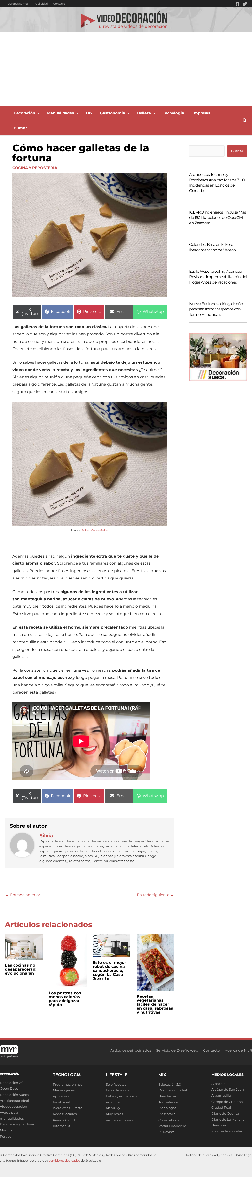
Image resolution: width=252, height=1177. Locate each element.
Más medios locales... (228, 1131)
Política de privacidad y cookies (209, 1155)
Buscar (237, 151)
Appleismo (61, 1096)
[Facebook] (237, 4)
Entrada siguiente (155, 894)
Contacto (59, 3)
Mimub (6, 1130)
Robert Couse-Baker (95, 530)
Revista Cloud (64, 1120)
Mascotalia (167, 1114)
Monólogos (167, 1108)
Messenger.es (64, 1090)
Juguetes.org (169, 1102)
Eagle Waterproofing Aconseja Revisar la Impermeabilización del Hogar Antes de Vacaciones (218, 277)
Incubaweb (62, 1102)
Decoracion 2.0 (12, 1083)
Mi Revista (166, 1132)
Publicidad (41, 3)
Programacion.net (67, 1084)
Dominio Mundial (172, 1090)
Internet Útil (62, 1126)
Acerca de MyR (238, 1050)
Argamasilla (221, 1095)
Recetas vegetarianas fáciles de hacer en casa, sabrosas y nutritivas (155, 1004)
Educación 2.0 (169, 1084)
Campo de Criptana (227, 1102)
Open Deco (9, 1088)
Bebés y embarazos (121, 1096)
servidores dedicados (64, 1160)
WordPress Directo (67, 1108)
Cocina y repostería (34, 167)
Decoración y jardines (17, 1124)
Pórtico (5, 1136)
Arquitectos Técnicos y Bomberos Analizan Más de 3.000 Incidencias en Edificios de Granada (218, 182)
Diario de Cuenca (225, 1113)
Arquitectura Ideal (14, 1101)
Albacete (218, 1084)
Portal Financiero (172, 1126)
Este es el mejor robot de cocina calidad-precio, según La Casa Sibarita (109, 970)
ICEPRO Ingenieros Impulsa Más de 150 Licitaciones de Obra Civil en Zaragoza (217, 217)
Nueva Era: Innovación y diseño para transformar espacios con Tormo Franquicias (216, 309)
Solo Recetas (116, 1084)
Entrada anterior (22, 894)
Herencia (218, 1125)
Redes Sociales (65, 1114)
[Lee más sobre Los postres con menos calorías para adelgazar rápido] (67, 960)
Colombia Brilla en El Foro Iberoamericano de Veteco (212, 247)
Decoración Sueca (14, 1095)
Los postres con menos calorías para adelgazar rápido (65, 999)
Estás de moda (117, 1090)
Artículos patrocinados (130, 1050)
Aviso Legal (243, 1155)
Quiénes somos (18, 3)
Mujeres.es (114, 1114)
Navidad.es (167, 1096)
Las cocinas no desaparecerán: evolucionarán (20, 969)
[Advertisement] (126, 68)
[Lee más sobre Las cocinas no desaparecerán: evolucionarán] (24, 946)
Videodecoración (13, 1106)
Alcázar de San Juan (227, 1089)
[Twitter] (245, 4)
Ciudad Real (221, 1107)
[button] (37, 113)
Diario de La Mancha (228, 1119)
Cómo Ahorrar (169, 1120)
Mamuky (113, 1108)
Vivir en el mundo (120, 1120)
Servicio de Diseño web (177, 1050)
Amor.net (113, 1102)
